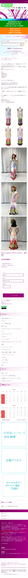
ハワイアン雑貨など (15, 52)
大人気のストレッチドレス (6, 380)
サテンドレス (14, 54)
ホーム (2, 58)
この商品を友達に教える (6, 263)
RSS (2, 565)
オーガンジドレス (6, 52)
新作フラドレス (8, 58)
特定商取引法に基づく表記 (6, 303)
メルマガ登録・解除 (21, 564)
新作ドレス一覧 (8, 59)
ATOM (4, 565)
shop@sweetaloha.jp (5, 545)
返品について (3, 302)
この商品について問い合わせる (7, 265)
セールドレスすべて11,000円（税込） (8, 375)
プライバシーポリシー (14, 564)
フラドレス (8, 36)
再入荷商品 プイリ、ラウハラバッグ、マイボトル (11, 378)
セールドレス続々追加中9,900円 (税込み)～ (14, 51)
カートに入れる (14, 295)
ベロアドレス (22, 52)
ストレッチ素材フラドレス (18, 36)
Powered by (2, 574)
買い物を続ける (4, 266)
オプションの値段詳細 (5, 300)
